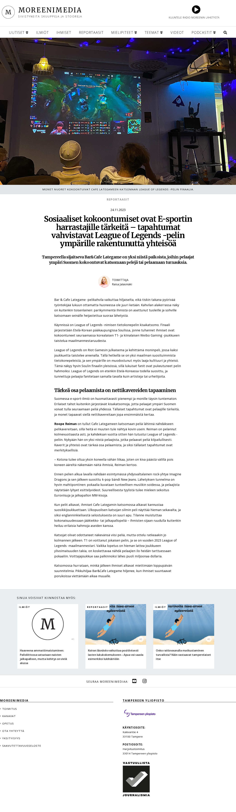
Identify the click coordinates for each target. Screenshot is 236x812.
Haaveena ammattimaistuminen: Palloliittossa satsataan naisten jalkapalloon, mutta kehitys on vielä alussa (43, 657)
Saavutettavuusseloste (21, 745)
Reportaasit (118, 199)
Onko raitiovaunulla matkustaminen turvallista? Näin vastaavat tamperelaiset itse (183, 655)
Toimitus (9, 708)
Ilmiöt (24, 607)
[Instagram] (145, 681)
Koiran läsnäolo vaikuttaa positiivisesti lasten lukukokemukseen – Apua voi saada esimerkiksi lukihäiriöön (115, 655)
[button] (225, 32)
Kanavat (9, 716)
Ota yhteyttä (13, 731)
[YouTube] (134, 681)
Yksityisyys (11, 738)
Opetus (8, 723)
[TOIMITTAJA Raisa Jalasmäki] (118, 290)
